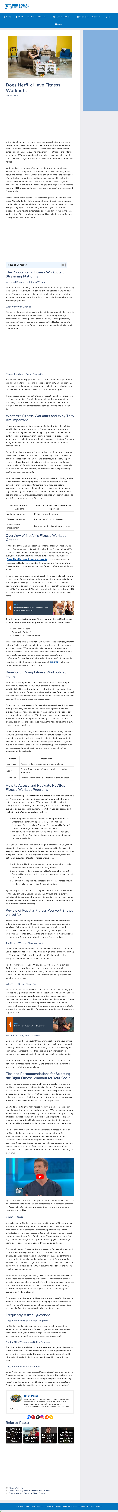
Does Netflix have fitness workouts (27, 559)
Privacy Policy (63, 1506)
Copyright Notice (50, 1506)
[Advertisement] (71, 6)
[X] (38, 1417)
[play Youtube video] (40, 1177)
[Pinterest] (33, 1417)
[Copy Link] (51, 1417)
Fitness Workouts (16, 1488)
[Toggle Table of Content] (62, 265)
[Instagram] (42, 1417)
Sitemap (99, 1506)
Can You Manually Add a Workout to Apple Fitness (29, 1490)
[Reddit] (47, 1417)
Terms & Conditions (77, 1506)
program (54, 662)
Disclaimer (90, 1506)
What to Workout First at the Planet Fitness (27, 1493)
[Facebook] (29, 1417)
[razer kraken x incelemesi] (59, 1511)
